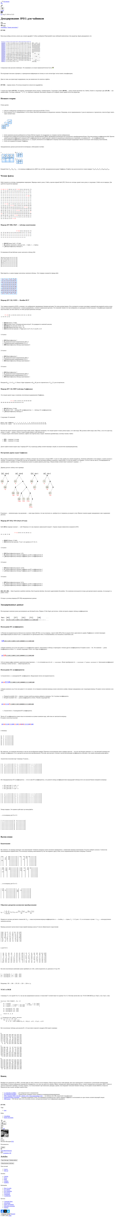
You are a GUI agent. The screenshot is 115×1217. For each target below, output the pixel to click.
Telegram (9, 1150)
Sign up (6, 1170)
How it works (7, 1188)
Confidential (7, 1195)
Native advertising (9, 1204)
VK (2, 1150)
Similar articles (13, 1160)
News (5, 1178)
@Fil (12, 1141)
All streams (6, 1)
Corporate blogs (8, 1201)
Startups (6, 1207)
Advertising (7, 1203)
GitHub (5, 1150)
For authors (7, 1189)
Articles (6, 1176)
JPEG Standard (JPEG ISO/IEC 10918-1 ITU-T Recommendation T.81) (23, 1096)
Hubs (5, 1179)
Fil (1, 14)
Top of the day (4, 1160)
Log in (6, 1169)
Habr (9, 1215)
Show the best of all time (7, 1163)
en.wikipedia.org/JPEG (10, 1094)
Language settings (5, 1214)
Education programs (9, 1206)
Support (13, 1214)
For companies (8, 1191)
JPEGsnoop (7, 1099)
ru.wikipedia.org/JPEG (10, 1093)
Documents (7, 1192)
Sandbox (6, 1182)
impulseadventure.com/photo (11, 1097)
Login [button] (2, 10)
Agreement (7, 1194)
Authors (6, 1181)
